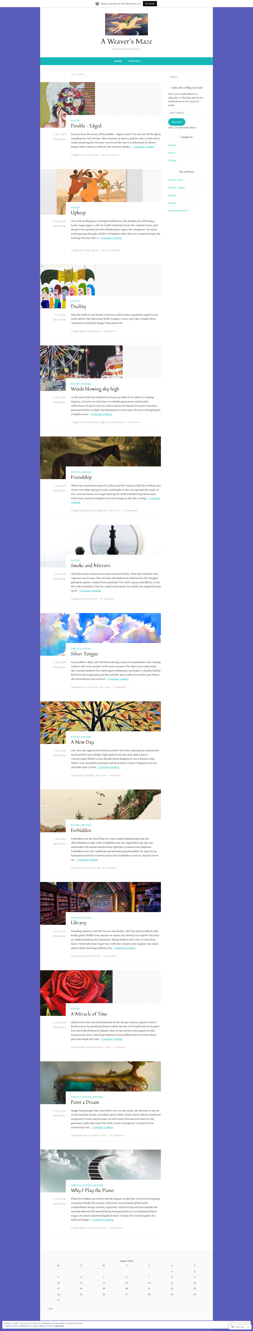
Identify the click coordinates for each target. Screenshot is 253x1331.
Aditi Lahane (59, 139)
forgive (83, 687)
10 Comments (116, 1135)
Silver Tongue (84, 654)
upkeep (95, 250)
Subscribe (177, 122)
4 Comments (116, 1227)
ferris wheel (86, 422)
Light (82, 1047)
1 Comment (114, 775)
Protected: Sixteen (178, 210)
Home (118, 61)
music (90, 1227)
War (95, 598)
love (111, 510)
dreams (83, 1135)
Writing (86, 383)
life (81, 250)
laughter (90, 775)
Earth (82, 867)
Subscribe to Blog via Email (186, 88)
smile (89, 154)
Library (78, 923)
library (90, 956)
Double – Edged (86, 126)
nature (90, 867)
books (83, 956)
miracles (90, 1047)
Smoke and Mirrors (90, 565)
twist (96, 154)
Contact (135, 61)
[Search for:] (186, 76)
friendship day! (100, 510)
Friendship (81, 477)
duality (83, 331)
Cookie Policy (58, 1326)
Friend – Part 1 (176, 180)
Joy (90, 1135)
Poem (83, 154)
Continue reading (143, 146)
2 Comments (109, 331)
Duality (78, 306)
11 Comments (129, 510)
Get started (150, 3)
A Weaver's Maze (126, 41)
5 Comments (119, 687)
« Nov (50, 1308)
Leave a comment (110, 154)
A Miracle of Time (89, 1014)
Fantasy (76, 648)
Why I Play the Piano (92, 1190)
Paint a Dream (85, 1102)
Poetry (75, 120)
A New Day (82, 742)
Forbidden (81, 830)
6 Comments (133, 422)
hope (90, 331)
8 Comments (109, 867)
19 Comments (106, 598)
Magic (103, 422)
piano (97, 1227)
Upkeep (78, 213)
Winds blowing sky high (95, 389)
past (101, 687)
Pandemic (112, 422)
